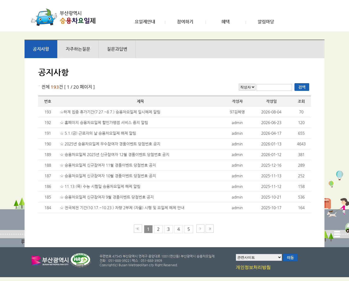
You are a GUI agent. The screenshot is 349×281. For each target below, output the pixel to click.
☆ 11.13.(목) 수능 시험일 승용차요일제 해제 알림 (100, 186)
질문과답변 (117, 49)
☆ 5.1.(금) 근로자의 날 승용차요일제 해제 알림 (98, 133)
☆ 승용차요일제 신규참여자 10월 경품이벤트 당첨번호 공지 (108, 176)
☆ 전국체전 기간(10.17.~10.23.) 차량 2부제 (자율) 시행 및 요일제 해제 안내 (122, 207)
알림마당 (266, 22)
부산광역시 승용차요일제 (65, 17)
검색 (301, 87)
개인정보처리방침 (253, 267)
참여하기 (185, 22)
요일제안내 (145, 22)
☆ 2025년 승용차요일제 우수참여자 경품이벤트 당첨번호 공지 (110, 144)
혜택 (225, 22)
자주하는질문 (78, 49)
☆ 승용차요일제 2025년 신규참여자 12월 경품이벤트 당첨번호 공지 (114, 154)
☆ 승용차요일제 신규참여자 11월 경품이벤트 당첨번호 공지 (108, 165)
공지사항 (41, 49)
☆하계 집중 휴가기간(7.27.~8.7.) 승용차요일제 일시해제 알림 (110, 112)
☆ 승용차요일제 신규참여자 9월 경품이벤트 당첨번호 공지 (107, 197)
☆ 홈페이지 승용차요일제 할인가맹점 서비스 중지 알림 (104, 122)
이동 (290, 257)
